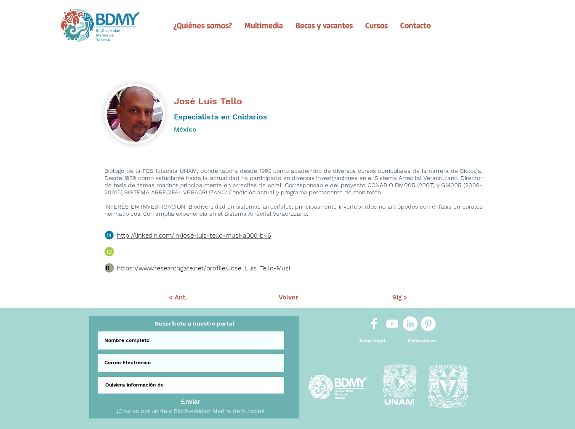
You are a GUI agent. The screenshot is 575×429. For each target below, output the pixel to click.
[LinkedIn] (410, 323)
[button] (202, 25)
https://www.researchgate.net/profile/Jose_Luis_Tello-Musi (203, 268)
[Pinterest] (428, 323)
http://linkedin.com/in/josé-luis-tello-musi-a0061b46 (194, 235)
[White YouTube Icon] (392, 323)
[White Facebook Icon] (374, 323)
